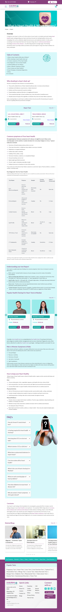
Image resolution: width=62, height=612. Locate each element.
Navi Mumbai (51, 559)
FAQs (9, 71)
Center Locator (29, 589)
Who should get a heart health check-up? (17, 59)
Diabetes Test (19, 574)
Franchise (29, 586)
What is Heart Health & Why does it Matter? (18, 57)
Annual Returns (37, 589)
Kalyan (36, 559)
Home (6, 29)
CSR (36, 586)
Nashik (31, 559)
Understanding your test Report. (16, 64)
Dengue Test (10, 574)
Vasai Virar (43, 559)
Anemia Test (10, 576)
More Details (25, 327)
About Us (21, 588)
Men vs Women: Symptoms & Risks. (16, 66)
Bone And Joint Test (41, 571)
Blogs (20, 595)
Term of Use (30, 597)
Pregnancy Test (11, 569)
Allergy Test (22, 571)
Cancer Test (30, 571)
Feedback (50, 592)
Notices (37, 592)
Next (55, 119)
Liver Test (28, 569)
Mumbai (17, 559)
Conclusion (10, 73)
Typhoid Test (49, 569)
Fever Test (34, 576)
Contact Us (22, 593)
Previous (5, 119)
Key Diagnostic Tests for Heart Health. (17, 62)
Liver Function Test (38, 569)
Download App (50, 596)
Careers (21, 591)
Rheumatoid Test (30, 574)
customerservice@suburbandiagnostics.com (12, 597)
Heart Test (20, 569)
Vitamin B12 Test (12, 571)
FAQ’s (28, 592)
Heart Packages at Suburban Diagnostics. (18, 70)
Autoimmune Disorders (22, 576)
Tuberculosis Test (42, 574)
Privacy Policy (31, 595)
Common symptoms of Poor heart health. (17, 60)
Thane (26, 559)
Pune (22, 559)
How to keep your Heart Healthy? (16, 68)
